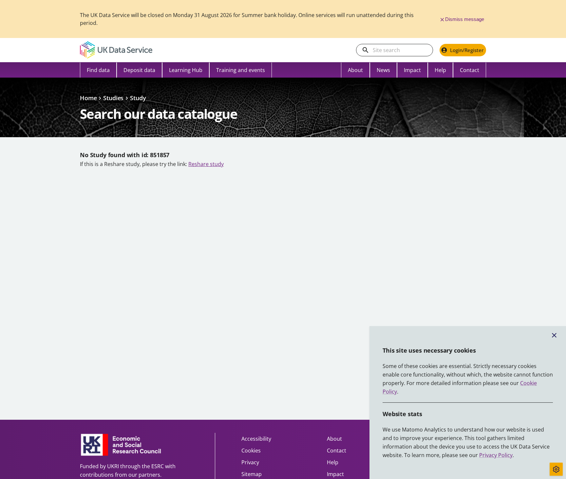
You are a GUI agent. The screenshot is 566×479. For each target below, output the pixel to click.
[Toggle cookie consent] (556, 469)
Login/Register (466, 50)
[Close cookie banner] (554, 335)
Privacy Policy (496, 455)
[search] (365, 50)
